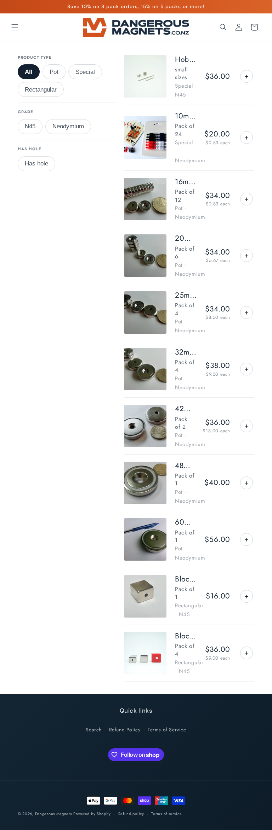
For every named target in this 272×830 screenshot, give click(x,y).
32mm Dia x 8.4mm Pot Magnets (186, 352)
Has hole (36, 163)
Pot (54, 72)
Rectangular (41, 89)
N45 (30, 126)
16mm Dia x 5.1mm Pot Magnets (186, 182)
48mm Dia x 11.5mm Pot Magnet (185, 465)
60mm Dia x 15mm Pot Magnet (185, 522)
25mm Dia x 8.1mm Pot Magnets (186, 295)
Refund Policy (125, 729)
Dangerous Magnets (53, 814)
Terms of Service (167, 729)
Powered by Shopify (92, 814)
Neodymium (68, 126)
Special (85, 72)
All (29, 72)
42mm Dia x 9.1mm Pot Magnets (184, 409)
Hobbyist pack (186, 59)
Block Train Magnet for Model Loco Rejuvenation (186, 579)
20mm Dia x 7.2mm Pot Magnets (186, 238)
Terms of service (166, 814)
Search (94, 729)
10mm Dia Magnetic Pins (185, 116)
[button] (15, 27)
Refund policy (131, 814)
